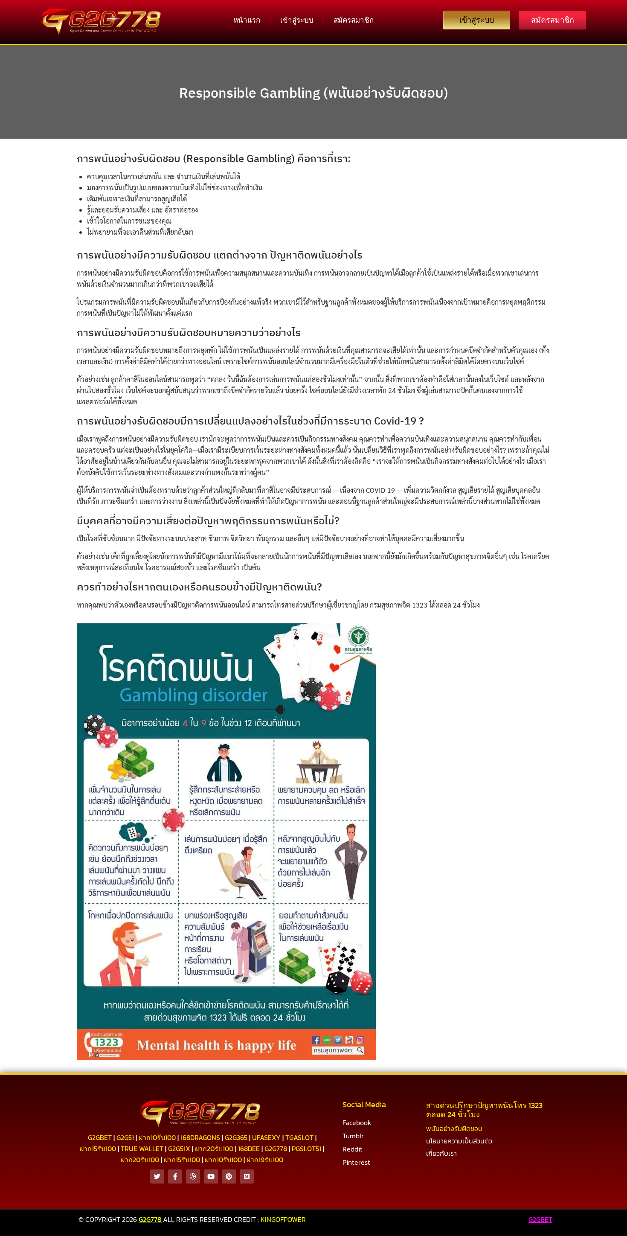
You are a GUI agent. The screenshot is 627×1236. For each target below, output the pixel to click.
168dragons (200, 1137)
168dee (249, 1148)
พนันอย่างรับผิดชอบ (454, 1128)
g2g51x (179, 1148)
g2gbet (100, 1137)
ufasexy (266, 1137)
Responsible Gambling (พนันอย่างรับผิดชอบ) (313, 93)
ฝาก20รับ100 (214, 1148)
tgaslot (299, 1137)
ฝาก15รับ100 (98, 1148)
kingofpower (283, 1219)
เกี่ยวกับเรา (441, 1153)
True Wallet (142, 1148)
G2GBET (540, 1219)
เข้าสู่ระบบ (297, 20)
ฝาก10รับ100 (157, 1137)
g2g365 (236, 1137)
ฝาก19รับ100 (265, 1160)
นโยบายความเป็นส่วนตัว (459, 1141)
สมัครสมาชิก (354, 20)
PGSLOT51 (306, 1148)
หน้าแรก (246, 20)
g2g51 (125, 1137)
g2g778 (275, 1148)
